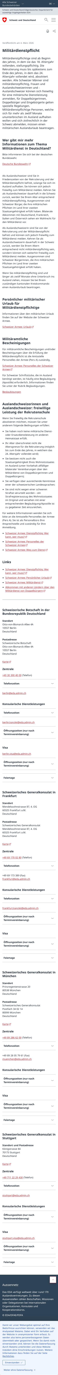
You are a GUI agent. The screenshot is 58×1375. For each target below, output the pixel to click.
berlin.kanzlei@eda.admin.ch (18, 722)
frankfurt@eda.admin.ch (16, 879)
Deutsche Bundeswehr (15, 164)
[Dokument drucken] (47, 31)
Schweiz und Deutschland (22, 20)
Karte (5, 661)
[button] (53, 1279)
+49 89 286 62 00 (11, 1037)
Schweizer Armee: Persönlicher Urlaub (27, 577)
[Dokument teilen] (54, 31)
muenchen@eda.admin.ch (17, 1059)
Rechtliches (8, 1356)
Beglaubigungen (11, 391)
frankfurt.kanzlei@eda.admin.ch (20, 908)
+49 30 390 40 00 (11, 675)
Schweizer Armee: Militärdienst (23, 582)
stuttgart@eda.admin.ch (16, 1195)
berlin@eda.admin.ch (14, 693)
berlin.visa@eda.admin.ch (16, 753)
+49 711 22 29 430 (12, 1177)
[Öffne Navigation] (53, 20)
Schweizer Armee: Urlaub (16, 326)
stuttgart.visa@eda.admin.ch (18, 1238)
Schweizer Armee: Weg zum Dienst (25, 549)
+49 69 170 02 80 (11, 857)
